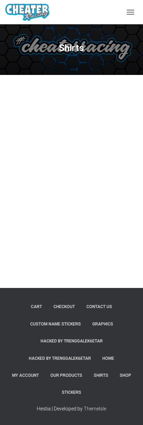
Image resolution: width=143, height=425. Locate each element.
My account (25, 375)
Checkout (64, 306)
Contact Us (99, 306)
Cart (36, 306)
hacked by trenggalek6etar (72, 341)
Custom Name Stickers (55, 324)
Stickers (71, 392)
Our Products (66, 375)
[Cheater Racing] (30, 12)
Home (108, 358)
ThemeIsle (95, 408)
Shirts (101, 375)
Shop (125, 375)
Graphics (102, 324)
